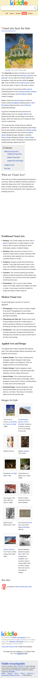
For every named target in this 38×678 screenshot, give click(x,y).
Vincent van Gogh (10, 424)
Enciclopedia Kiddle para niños (10, 675)
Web (7, 13)
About (16, 673)
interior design (29, 137)
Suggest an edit (22, 653)
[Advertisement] (19, 20)
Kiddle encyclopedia (18, 637)
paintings (23, 75)
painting (27, 91)
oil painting (13, 422)
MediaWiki (12, 671)
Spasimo (26, 451)
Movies (26, 114)
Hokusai (6, 549)
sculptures (29, 75)
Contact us (30, 673)
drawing (21, 91)
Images (12, 13)
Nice (20, 554)
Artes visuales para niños (23, 586)
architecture (27, 105)
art (21, 73)
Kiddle (3, 673)
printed (24, 527)
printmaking (22, 94)
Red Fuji (11, 549)
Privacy (22, 673)
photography (15, 103)
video (32, 103)
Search (35, 8)
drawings (4, 78)
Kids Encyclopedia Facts (9, 31)
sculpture (34, 91)
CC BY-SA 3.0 (21, 666)
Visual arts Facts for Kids (9, 647)
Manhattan (21, 424)
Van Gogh (7, 70)
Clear (31, 8)
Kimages (18, 13)
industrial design (31, 130)
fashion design (6, 137)
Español (30, 13)
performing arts (25, 83)
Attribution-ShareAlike (16, 642)
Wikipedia (18, 670)
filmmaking (5, 105)
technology (20, 100)
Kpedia (24, 13)
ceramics (29, 89)
